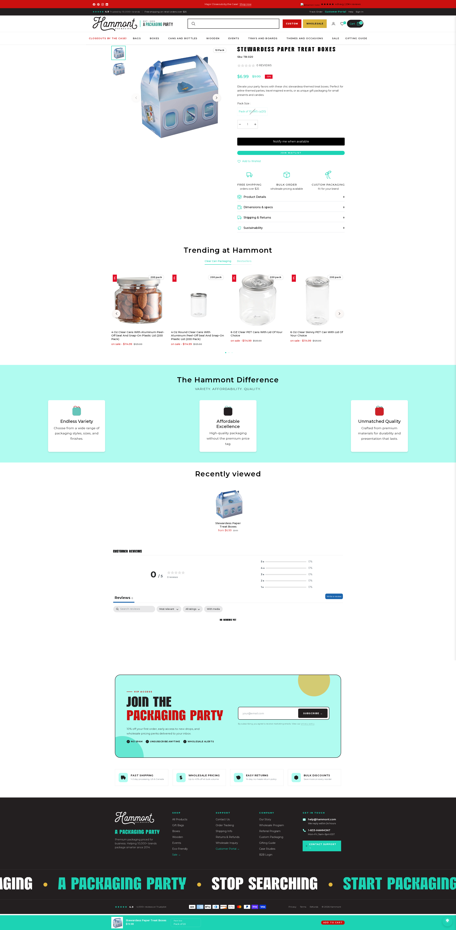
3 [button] (232, 352)
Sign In (359, 11)
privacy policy (307, 724)
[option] (176, 94)
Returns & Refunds (227, 837)
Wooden (177, 837)
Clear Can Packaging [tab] (218, 261)
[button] (233, 24)
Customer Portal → (228, 848)
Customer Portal (335, 11)
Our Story (265, 819)
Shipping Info (224, 831)
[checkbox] (213, 609)
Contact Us (223, 819)
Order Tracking (225, 825)
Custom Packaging (271, 837)
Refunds (314, 906)
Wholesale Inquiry (227, 843)
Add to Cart (333, 922)
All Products (179, 819)
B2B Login (265, 854)
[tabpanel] (228, 632)
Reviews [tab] (124, 598)
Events (176, 843)
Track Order (316, 11)
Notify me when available (291, 141)
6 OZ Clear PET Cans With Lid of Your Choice (257, 333)
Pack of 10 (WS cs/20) (252, 111)
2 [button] (228, 352)
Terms (303, 906)
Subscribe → (313, 713)
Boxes (176, 831)
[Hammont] (139, 818)
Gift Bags (178, 825)
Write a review (334, 596)
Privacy (292, 906)
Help (350, 11)
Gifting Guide (267, 843)
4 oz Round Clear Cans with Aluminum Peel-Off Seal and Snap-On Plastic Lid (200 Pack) (197, 335)
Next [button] (217, 98)
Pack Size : (244, 103)
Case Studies (267, 848)
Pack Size (178, 920)
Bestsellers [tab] (244, 261)
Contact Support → (322, 846)
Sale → (176, 854)
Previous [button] (136, 98)
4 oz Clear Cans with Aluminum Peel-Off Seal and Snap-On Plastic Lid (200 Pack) (137, 335)
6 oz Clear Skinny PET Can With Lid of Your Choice (316, 333)
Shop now (245, 4)
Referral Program (270, 831)
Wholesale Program (271, 825)
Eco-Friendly (180, 848)
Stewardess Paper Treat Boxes (228, 524)
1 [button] (225, 352)
